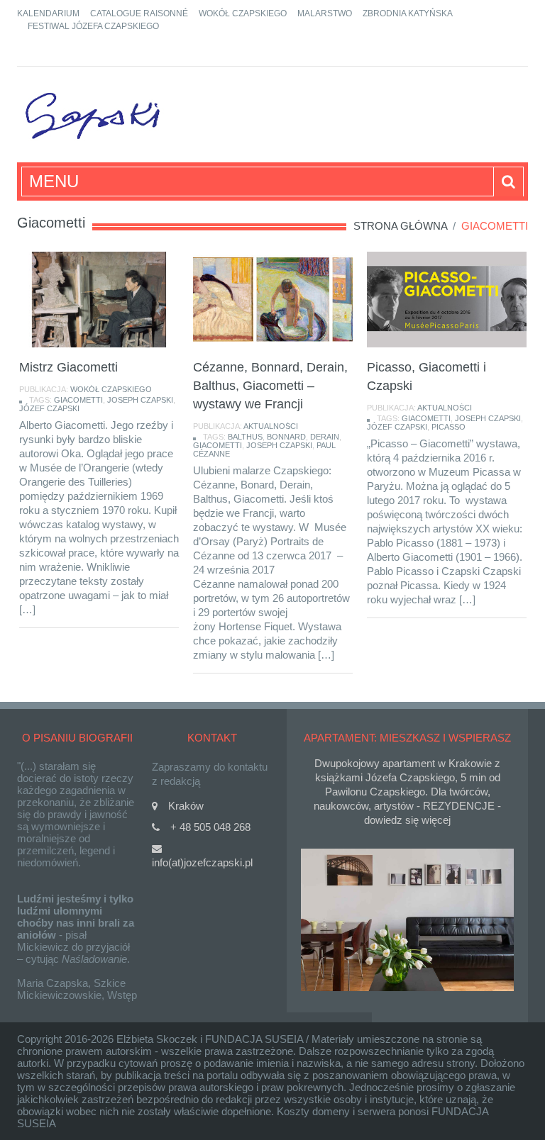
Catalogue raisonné (139, 13)
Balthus (245, 436)
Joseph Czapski (140, 400)
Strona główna (400, 226)
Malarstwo (324, 13)
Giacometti (78, 400)
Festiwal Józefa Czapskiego (93, 26)
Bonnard (286, 436)
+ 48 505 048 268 (210, 827)
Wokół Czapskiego (243, 13)
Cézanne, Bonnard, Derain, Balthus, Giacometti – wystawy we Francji (270, 385)
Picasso (448, 427)
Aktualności (270, 426)
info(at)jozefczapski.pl (202, 862)
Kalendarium (48, 13)
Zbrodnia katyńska (408, 13)
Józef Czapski (49, 408)
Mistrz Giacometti (68, 367)
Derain (324, 436)
